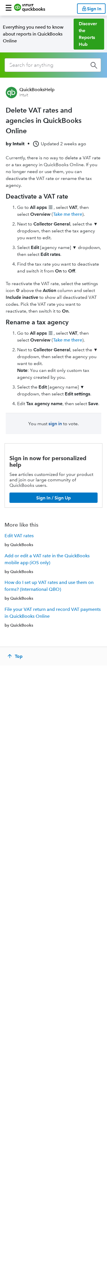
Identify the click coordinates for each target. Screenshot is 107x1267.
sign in (55, 423)
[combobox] (53, 65)
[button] (8, 8)
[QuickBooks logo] (29, 8)
